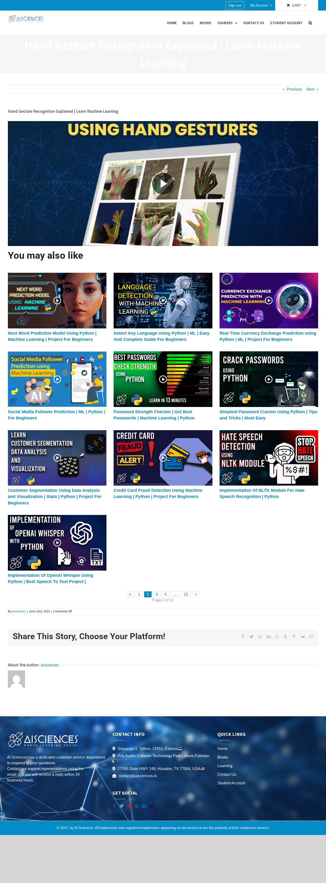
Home (222, 749)
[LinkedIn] (144, 806)
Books (222, 757)
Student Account (231, 783)
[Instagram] (136, 806)
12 (186, 594)
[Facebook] (114, 806)
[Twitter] (122, 806)
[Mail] (151, 806)
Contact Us (226, 774)
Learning (224, 766)
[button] (310, 23)
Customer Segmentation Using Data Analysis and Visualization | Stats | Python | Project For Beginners (54, 496)
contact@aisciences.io (138, 776)
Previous (294, 89)
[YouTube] (129, 806)
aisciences (19, 611)
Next (310, 89)
